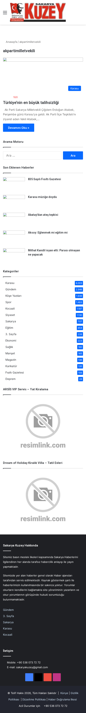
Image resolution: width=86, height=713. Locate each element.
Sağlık (9, 347)
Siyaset (10, 315)
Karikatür (11, 366)
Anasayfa (11, 41)
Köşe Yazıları (13, 295)
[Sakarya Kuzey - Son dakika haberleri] (38, 12)
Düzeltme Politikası (34, 699)
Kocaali (10, 308)
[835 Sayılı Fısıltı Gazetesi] (14, 184)
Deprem (10, 378)
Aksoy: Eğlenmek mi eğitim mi (48, 232)
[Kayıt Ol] (74, 13)
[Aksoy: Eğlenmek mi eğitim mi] (14, 238)
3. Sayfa (10, 334)
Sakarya (10, 321)
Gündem (10, 289)
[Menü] (5, 13)
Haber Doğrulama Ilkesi (62, 699)
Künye (64, 693)
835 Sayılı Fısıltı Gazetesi (44, 179)
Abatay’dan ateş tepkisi (43, 214)
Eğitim (9, 327)
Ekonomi (10, 340)
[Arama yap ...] (81, 13)
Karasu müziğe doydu (42, 197)
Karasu (9, 283)
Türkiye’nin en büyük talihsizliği (31, 102)
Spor (8, 302)
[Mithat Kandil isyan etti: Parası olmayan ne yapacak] (14, 255)
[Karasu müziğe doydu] (14, 202)
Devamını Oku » (18, 127)
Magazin (10, 359)
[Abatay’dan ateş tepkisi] (14, 220)
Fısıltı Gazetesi (14, 372)
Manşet (10, 353)
